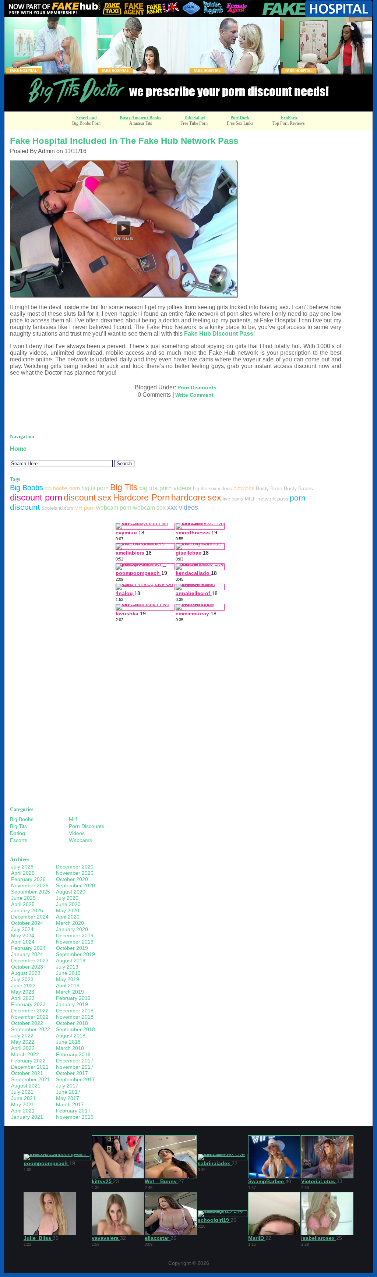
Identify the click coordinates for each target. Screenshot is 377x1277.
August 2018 (70, 1036)
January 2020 (72, 929)
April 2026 (23, 873)
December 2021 (30, 1067)
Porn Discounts (196, 387)
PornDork (240, 117)
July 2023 (22, 979)
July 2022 (22, 1036)
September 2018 (75, 1029)
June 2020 (68, 904)
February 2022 (28, 1061)
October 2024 (27, 923)
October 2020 (72, 879)
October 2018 (72, 1023)
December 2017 (75, 1061)
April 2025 (23, 904)
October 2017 (72, 1073)
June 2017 (68, 1092)
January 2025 (27, 910)
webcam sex (149, 507)
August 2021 (25, 1086)
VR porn (85, 508)
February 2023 (28, 1004)
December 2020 (75, 867)
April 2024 (23, 942)
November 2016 (75, 1117)
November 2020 (75, 873)
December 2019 (75, 935)
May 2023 (22, 992)
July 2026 (22, 867)
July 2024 (22, 929)
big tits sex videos (212, 488)
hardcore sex (196, 497)
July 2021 (22, 1092)
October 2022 (27, 1023)
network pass (272, 499)
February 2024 (28, 948)
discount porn (36, 497)
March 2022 (25, 1054)
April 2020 (68, 917)
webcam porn (113, 507)
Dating (17, 833)
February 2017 (73, 1111)
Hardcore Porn (141, 497)
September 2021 (30, 1079)
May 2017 (67, 1098)
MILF (250, 499)
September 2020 (75, 885)
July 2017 (67, 1086)
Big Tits (124, 487)
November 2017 (75, 1067)
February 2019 (73, 998)
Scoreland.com (57, 508)
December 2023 (30, 960)
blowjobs (243, 488)
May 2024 (22, 935)
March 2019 (70, 992)
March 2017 (70, 1104)
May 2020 (67, 910)
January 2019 (72, 1004)
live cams (233, 499)
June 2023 (23, 985)
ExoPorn (289, 117)
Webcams (80, 840)
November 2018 (75, 1017)
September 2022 (30, 1029)
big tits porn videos (165, 488)
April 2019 (68, 985)
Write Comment (194, 395)
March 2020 (70, 923)
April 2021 (23, 1111)
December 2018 (75, 1011)
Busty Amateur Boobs (140, 117)
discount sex (88, 497)
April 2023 (23, 998)
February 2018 (73, 1054)
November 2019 (75, 942)
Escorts (18, 840)
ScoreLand (86, 117)
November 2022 (30, 1017)
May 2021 (22, 1104)
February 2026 (28, 879)
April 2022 (23, 1048)
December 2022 (30, 1011)
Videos (77, 833)
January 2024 (27, 954)
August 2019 (70, 960)
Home (18, 449)
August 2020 (70, 892)
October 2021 (27, 1073)
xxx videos (182, 507)
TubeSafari (194, 117)
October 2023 (27, 967)
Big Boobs (26, 488)
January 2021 (27, 1117)
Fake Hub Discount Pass (218, 333)
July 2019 (67, 967)
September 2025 (30, 892)
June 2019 (68, 973)
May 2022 (22, 1042)
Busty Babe (269, 488)
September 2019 (75, 954)
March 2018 (70, 1048)
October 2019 (72, 948)
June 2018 (68, 1042)
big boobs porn (62, 488)
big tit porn (95, 488)
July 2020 (67, 898)
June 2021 (23, 1098)
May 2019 (67, 979)
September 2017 (75, 1079)
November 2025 (30, 885)
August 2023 (25, 973)
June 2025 (23, 898)
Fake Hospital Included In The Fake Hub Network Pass (124, 141)
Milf (73, 819)
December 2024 (30, 917)
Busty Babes (298, 488)
